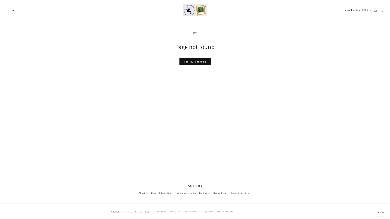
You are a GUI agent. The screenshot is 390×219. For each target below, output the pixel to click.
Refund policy (160, 212)
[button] (6, 10)
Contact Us (204, 193)
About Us (143, 193)
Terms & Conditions (241, 193)
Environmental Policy (185, 193)
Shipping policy (206, 212)
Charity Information (161, 193)
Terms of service (190, 212)
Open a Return (220, 193)
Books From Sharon (126, 212)
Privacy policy (174, 212)
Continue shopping (195, 61)
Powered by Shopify (143, 212)
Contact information (224, 212)
